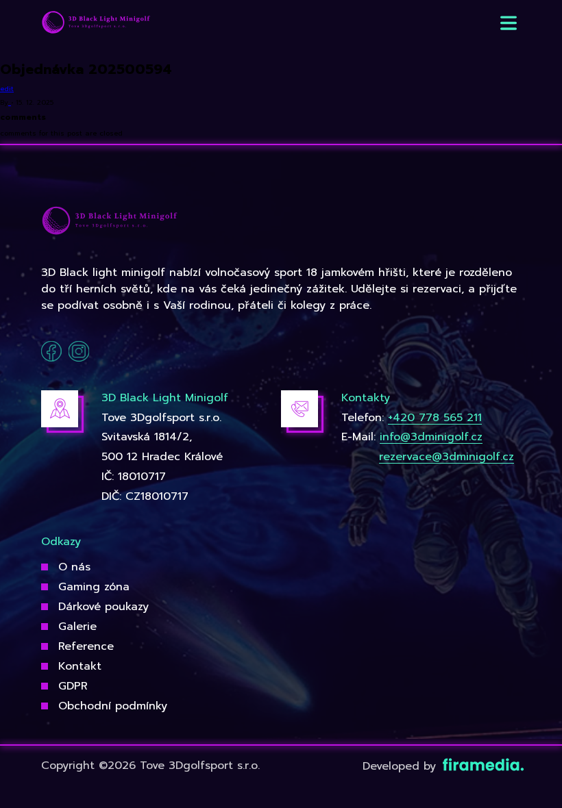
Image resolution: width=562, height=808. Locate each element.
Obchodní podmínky (112, 706)
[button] (508, 23)
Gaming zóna (94, 586)
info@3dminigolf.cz (431, 437)
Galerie (77, 626)
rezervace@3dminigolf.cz (446, 457)
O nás (74, 567)
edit (7, 89)
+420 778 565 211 (435, 417)
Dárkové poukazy (103, 606)
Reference (86, 646)
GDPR (73, 686)
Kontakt (79, 666)
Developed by (401, 766)
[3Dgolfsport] (96, 23)
